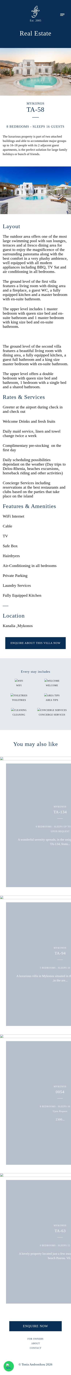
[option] (35, 190)
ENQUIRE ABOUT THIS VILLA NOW (35, 643)
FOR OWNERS (35, 1339)
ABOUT (35, 1343)
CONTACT (35, 1348)
